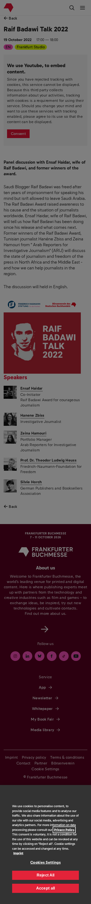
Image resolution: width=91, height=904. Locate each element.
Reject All (46, 875)
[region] (45, 844)
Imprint (18, 853)
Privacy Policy (64, 830)
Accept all (45, 888)
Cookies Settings (45, 862)
